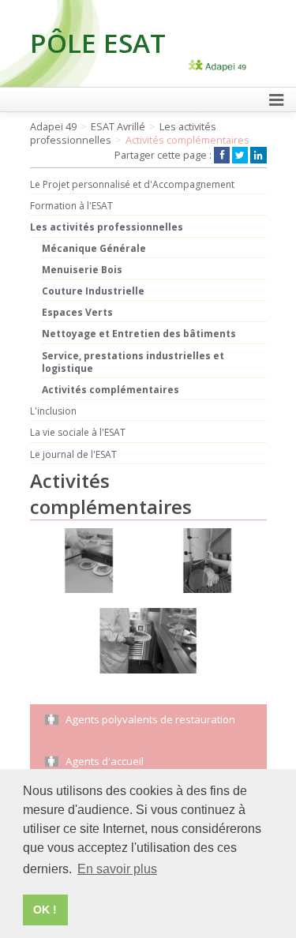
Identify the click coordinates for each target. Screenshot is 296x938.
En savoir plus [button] (117, 869)
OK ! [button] (45, 909)
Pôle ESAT (98, 42)
